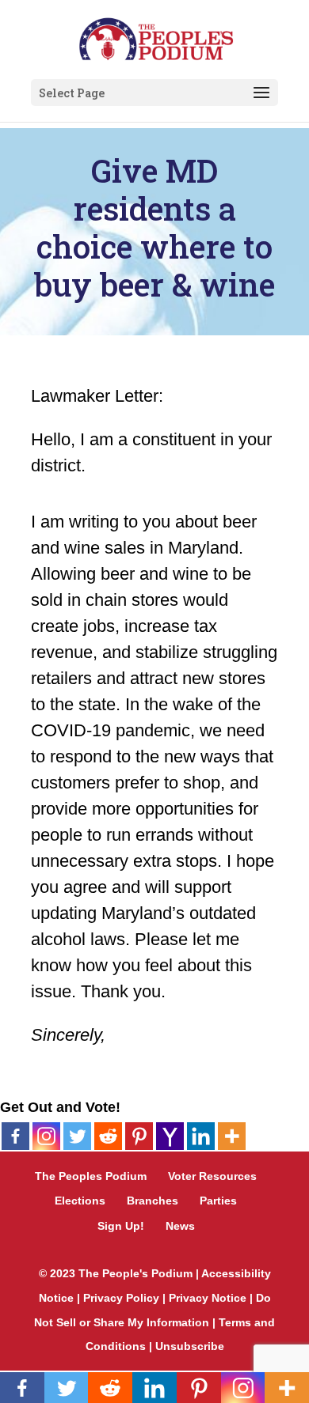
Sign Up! (120, 1226)
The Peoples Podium (91, 1176)
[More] (232, 1136)
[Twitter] (77, 1136)
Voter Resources (212, 1176)
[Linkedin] (201, 1136)
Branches (152, 1200)
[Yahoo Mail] (170, 1136)
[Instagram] (46, 1136)
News (180, 1226)
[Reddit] (108, 1136)
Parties (218, 1200)
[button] (261, 93)
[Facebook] (15, 1136)
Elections (80, 1200)
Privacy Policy (121, 1297)
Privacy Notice (207, 1297)
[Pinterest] (139, 1136)
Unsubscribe (189, 1346)
